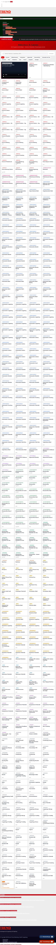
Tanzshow (4, 59)
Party (9, 59)
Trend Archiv (8, 30)
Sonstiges (37, 59)
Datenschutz (5, 939)
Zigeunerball (29, 57)
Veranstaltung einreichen (10, 28)
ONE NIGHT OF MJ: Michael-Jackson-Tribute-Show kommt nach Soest (17, 906)
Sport (20, 59)
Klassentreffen (37, 57)
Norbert (8, 902)
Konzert (24, 59)
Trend (5, 12)
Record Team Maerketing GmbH (10, 942)
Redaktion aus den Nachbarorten (7, 897)
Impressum (5, 940)
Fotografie (31, 59)
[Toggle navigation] (0, 17)
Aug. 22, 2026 (3, 902)
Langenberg (10, 34)
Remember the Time (46, 57)
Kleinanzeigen (6, 23)
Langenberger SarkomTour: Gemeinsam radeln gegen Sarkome (15, 913)
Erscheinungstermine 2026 (11, 32)
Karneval (7, 57)
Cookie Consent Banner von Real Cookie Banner (10, 944)
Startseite (5, 22)
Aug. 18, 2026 (3, 922)
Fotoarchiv (5, 24)
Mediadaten (8, 33)
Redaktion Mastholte (4, 917)
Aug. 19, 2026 (3, 916)
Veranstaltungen (6, 26)
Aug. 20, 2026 (3, 909)
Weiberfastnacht (14, 57)
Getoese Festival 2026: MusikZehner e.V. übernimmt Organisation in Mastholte (18, 920)
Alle (2, 57)
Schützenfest (22, 57)
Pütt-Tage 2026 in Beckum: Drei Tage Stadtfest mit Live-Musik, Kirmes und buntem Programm (22, 900)
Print (4, 29)
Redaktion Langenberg (5, 910)
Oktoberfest (14, 59)
